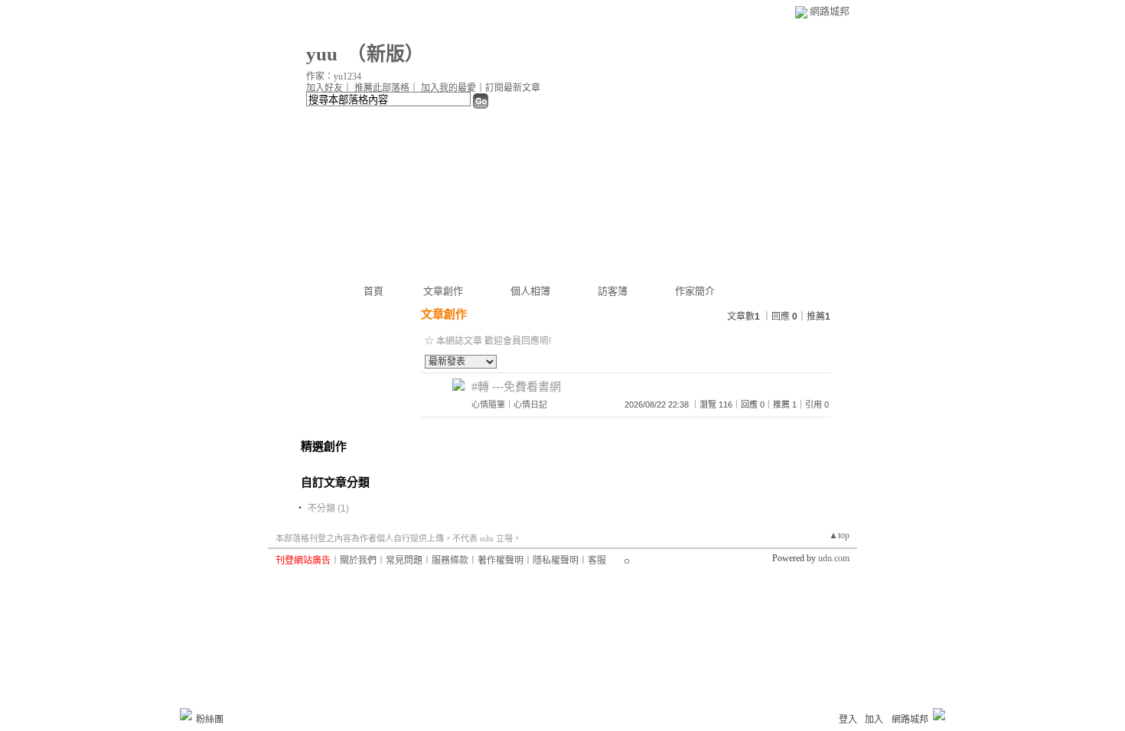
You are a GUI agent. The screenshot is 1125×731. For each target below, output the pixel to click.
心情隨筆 (488, 404)
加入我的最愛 (448, 88)
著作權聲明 (500, 560)
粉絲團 (209, 719)
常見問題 (404, 560)
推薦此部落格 (381, 88)
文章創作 (443, 291)
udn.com (833, 558)
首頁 (373, 291)
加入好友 (324, 88)
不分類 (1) (328, 508)
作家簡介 (695, 291)
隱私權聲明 (556, 560)
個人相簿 (530, 291)
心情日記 (530, 404)
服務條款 (450, 560)
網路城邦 (829, 11)
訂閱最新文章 (512, 88)
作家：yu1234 (333, 76)
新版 (386, 54)
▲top (839, 535)
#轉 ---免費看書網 (516, 386)
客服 (597, 560)
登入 (848, 719)
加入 (874, 719)
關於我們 (358, 560)
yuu (322, 54)
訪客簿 (613, 291)
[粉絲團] (186, 714)
